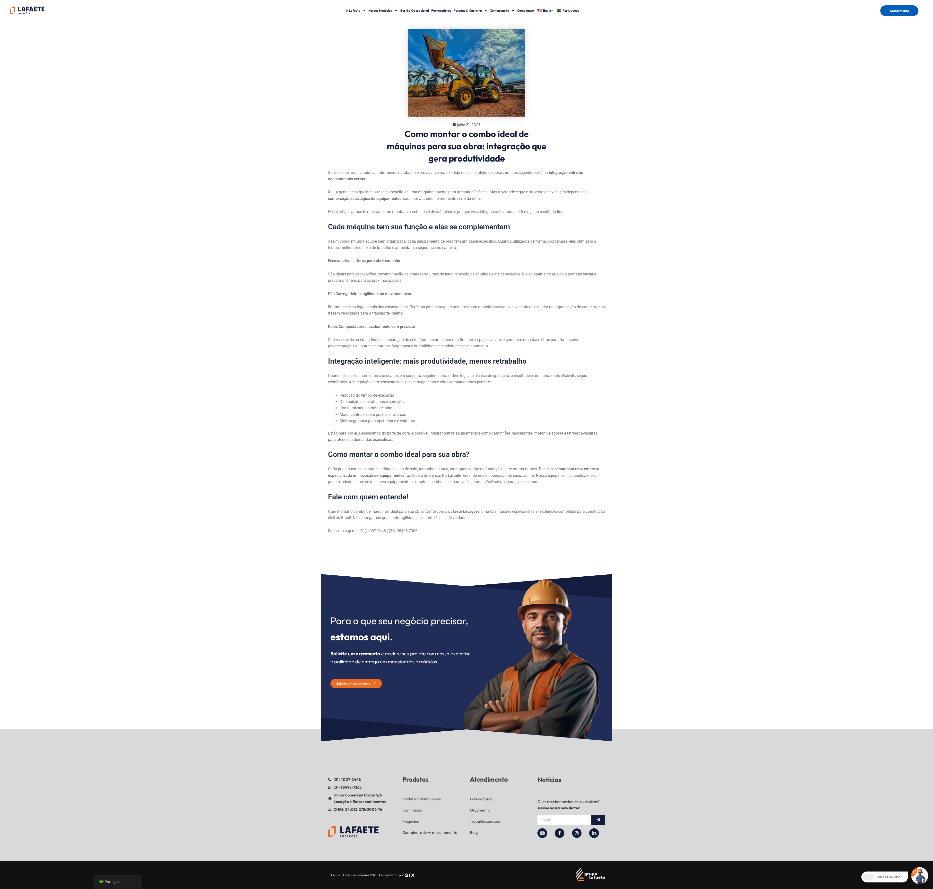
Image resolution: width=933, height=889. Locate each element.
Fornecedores (441, 10)
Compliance (525, 10)
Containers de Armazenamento (429, 832)
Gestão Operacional (414, 10)
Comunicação (499, 10)
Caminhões (412, 810)
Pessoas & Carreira (468, 10)
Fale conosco (481, 798)
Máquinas (410, 821)
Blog (474, 832)
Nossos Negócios (380, 10)
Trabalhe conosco (485, 821)
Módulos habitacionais (421, 798)
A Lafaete (353, 10)
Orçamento (480, 810)
